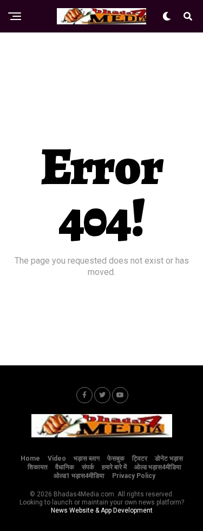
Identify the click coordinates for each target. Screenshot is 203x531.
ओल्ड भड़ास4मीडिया (157, 467)
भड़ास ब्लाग (87, 458)
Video (57, 458)
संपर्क (88, 467)
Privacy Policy (133, 476)
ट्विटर (139, 458)
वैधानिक (64, 467)
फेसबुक (116, 458)
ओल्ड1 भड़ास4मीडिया (79, 476)
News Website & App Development (102, 510)
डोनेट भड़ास (169, 458)
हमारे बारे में (114, 467)
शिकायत (38, 467)
